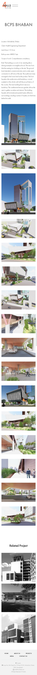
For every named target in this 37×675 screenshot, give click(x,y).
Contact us (23, 656)
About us (17, 653)
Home (6, 653)
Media (12, 656)
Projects (29, 653)
